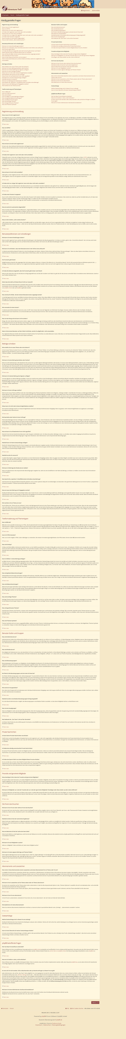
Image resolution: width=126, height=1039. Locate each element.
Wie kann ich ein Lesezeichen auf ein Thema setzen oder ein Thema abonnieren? (71, 79)
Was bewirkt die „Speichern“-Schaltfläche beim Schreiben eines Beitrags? (20, 82)
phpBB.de (19, 288)
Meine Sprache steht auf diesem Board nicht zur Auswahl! (16, 52)
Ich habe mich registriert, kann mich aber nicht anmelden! (16, 32)
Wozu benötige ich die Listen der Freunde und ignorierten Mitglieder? (69, 54)
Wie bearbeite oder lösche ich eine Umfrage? (13, 74)
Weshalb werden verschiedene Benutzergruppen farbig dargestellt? (68, 35)
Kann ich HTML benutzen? (9, 93)
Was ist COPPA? (6, 29)
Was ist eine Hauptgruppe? (58, 36)
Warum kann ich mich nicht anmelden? (12, 33)
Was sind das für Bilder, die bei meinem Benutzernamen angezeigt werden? (21, 54)
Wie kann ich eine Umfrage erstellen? (11, 71)
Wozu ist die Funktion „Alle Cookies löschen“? (13, 40)
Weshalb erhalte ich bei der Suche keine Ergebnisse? (64, 65)
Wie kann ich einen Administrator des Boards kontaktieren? (66, 102)
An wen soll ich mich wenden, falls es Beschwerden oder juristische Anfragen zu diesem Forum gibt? (73, 100)
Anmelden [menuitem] (97, 10)
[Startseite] (12, 9)
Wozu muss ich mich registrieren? (10, 27)
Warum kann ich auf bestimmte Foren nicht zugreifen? (16, 76)
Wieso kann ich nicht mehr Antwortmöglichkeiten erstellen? (17, 73)
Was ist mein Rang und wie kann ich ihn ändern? (14, 57)
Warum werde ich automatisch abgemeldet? (13, 38)
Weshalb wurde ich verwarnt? (9, 79)
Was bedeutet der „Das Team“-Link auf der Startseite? (65, 38)
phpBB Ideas (74, 962)
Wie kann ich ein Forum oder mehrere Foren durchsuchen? (66, 63)
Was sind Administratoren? (58, 27)
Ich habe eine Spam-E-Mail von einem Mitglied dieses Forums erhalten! (69, 47)
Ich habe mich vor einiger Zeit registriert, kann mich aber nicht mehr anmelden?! (22, 35)
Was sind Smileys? (6, 95)
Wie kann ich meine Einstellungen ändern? (13, 46)
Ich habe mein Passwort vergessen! (11, 36)
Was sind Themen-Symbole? (9, 104)
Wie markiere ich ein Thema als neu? (11, 85)
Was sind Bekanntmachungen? (10, 99)
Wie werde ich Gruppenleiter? (58, 33)
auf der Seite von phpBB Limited (57, 951)
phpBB (43, 1016)
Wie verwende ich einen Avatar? (10, 55)
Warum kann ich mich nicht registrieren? (12, 30)
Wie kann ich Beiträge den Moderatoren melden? (14, 81)
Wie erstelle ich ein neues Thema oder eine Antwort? (15, 66)
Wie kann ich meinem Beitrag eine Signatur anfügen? (15, 69)
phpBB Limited (8, 288)
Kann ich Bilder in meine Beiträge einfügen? (13, 96)
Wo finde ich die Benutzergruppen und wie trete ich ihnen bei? (67, 32)
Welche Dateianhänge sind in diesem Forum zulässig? (64, 88)
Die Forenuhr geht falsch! (8, 49)
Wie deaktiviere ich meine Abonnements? (61, 82)
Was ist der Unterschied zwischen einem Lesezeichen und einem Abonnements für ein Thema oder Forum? (73, 76)
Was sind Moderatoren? (57, 29)
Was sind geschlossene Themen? (10, 103)
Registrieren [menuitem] (86, 10)
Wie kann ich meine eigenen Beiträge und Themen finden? (66, 69)
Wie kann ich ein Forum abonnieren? (60, 80)
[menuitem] (76, 1008)
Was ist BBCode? (6, 92)
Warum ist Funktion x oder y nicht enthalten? (62, 98)
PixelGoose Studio (56, 1023)
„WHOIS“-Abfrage (21, 975)
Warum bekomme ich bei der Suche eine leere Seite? (64, 66)
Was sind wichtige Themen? (9, 101)
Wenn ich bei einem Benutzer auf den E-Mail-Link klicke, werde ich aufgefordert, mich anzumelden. (23, 59)
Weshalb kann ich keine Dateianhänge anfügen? (14, 77)
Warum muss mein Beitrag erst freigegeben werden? (15, 84)
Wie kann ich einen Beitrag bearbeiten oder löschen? (15, 68)
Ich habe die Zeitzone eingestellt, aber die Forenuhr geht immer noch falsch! (21, 51)
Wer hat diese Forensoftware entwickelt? (61, 96)
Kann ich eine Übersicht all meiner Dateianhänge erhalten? (66, 90)
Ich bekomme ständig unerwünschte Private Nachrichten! (66, 46)
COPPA (85, 157)
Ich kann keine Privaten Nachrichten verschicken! (63, 44)
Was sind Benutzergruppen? (58, 30)
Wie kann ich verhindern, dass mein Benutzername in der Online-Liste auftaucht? (22, 47)
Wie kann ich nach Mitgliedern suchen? (61, 68)
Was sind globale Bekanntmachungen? (12, 98)
